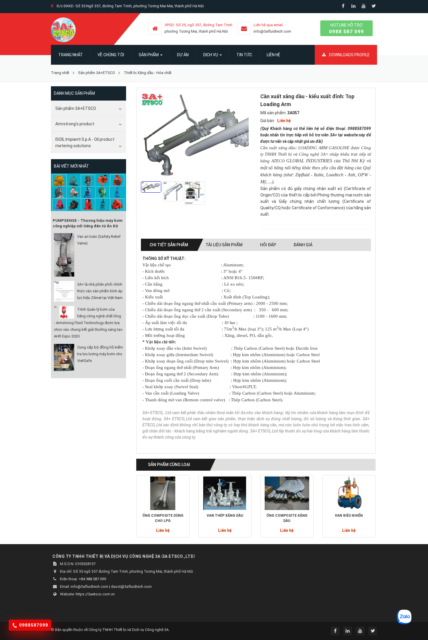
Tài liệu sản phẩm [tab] (224, 244)
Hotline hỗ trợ (346, 28)
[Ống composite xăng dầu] (287, 493)
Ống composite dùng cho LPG (162, 518)
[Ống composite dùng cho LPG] (163, 493)
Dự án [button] (183, 54)
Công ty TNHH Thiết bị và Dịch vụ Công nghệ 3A (129, 629)
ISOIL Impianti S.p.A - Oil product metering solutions (84, 142)
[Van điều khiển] (349, 493)
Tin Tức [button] (244, 54)
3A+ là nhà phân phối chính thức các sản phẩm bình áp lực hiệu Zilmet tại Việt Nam (100, 291)
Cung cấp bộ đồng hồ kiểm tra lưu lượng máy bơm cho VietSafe (100, 354)
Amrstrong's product (74, 124)
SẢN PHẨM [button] (149, 54)
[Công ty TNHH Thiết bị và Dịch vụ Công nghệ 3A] (63, 29)
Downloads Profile (349, 54)
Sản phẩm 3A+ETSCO (75, 108)
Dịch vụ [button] (211, 54)
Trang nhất (70, 54)
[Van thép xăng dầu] (225, 493)
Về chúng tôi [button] (111, 54)
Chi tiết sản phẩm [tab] (169, 244)
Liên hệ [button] (273, 54)
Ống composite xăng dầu (286, 518)
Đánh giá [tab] (302, 244)
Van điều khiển (349, 516)
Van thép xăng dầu (225, 516)
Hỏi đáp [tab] (268, 244)
